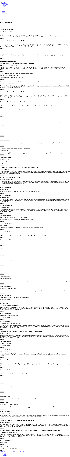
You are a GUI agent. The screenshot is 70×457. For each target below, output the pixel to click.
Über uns (3, 2)
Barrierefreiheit (4, 19)
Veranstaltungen (5, 3)
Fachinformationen (5, 4)
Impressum (4, 17)
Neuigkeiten (4, 5)
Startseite (3, 11)
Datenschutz (4, 18)
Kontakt (3, 6)
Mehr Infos (2, 38)
